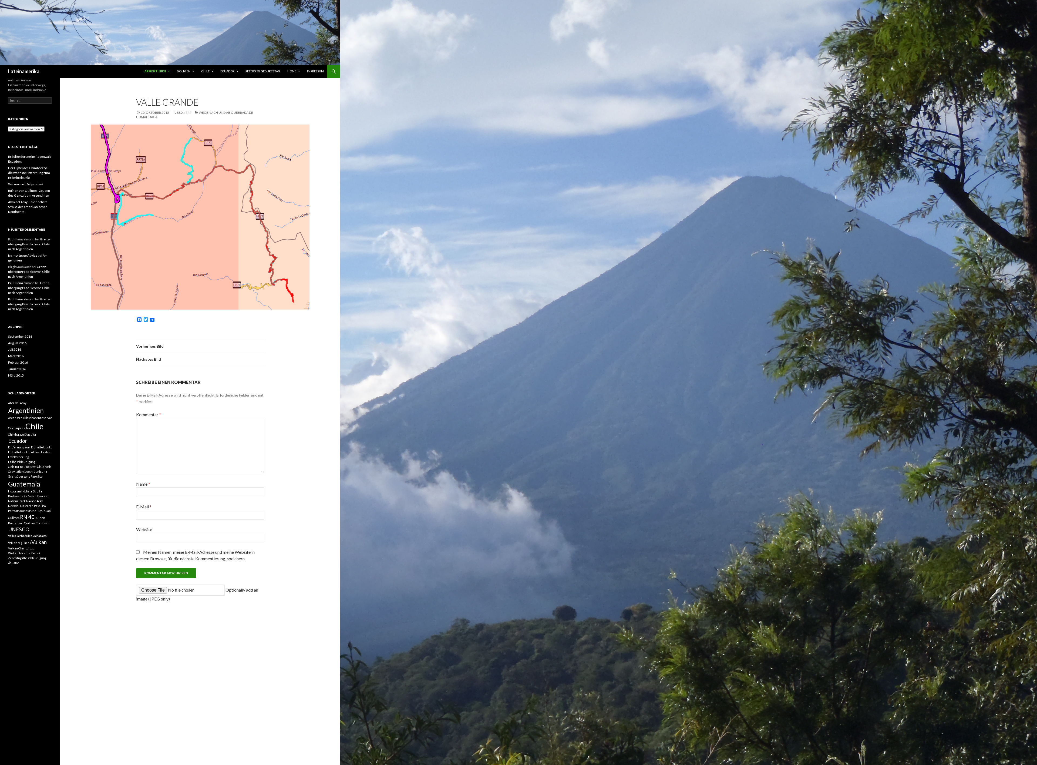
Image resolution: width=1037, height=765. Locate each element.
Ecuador (227, 71)
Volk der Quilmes (19, 543)
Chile (205, 71)
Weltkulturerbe (19, 553)
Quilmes (13, 517)
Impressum (315, 71)
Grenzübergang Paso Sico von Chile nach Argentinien (29, 244)
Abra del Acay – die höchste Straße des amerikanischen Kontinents (28, 207)
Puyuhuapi (44, 510)
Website (144, 529)
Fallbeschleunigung (21, 462)
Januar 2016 (17, 369)
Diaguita (30, 434)
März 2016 (16, 356)
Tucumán (42, 523)
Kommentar (148, 414)
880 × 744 (184, 112)
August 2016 (17, 343)
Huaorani (14, 491)
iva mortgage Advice (22, 255)
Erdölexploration (40, 452)
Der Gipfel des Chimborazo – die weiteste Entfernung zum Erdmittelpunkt (29, 173)
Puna (32, 510)
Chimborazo (16, 434)
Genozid (46, 466)
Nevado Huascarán (20, 506)
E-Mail (143, 506)
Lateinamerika (23, 71)
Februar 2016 (18, 362)
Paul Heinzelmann (21, 283)
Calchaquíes (16, 428)
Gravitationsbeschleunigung (27, 471)
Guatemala (24, 484)
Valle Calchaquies (20, 536)
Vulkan (39, 542)
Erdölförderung (18, 457)
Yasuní (35, 553)
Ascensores (16, 418)
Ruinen (40, 517)
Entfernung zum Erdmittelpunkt (30, 447)
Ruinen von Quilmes (21, 523)
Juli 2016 (14, 349)
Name (143, 483)
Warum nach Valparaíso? (25, 184)
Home (291, 71)
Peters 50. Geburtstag (262, 71)
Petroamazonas (18, 510)
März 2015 (16, 375)
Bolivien (183, 71)
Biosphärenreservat (38, 418)
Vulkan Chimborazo (21, 548)
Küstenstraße (17, 496)
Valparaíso (39, 536)
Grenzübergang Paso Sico (25, 476)
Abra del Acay (17, 403)
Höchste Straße (31, 491)
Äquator (13, 563)
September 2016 (20, 336)
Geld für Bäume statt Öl (24, 466)
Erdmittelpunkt (18, 452)
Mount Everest (38, 496)
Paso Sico (40, 506)
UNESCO (18, 529)
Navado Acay (34, 501)
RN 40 (27, 517)
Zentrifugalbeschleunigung (27, 558)
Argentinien (155, 71)
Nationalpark (17, 501)
